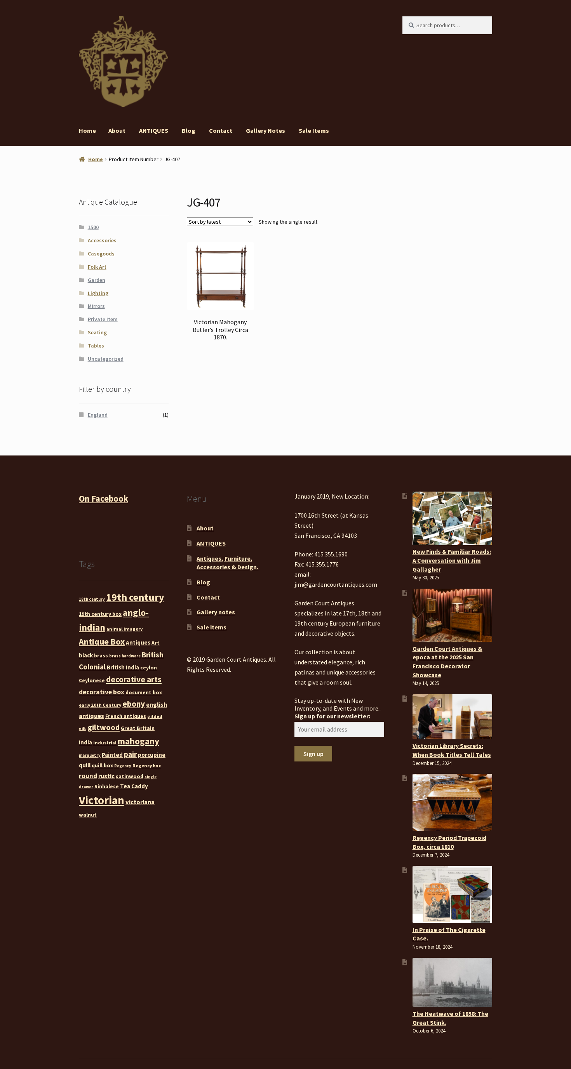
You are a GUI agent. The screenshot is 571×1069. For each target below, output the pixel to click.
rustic (106, 776)
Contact (220, 130)
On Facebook (103, 498)
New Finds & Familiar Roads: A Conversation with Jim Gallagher (452, 560)
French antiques (125, 716)
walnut (88, 814)
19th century (135, 597)
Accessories (102, 240)
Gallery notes (265, 130)
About (116, 130)
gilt (82, 728)
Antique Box (102, 641)
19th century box (100, 613)
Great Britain (138, 728)
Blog (188, 130)
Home (87, 130)
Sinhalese (106, 786)
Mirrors (96, 305)
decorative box (101, 692)
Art (155, 642)
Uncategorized (106, 358)
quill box (102, 765)
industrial (105, 743)
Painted (112, 754)
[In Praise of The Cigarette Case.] (452, 894)
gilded (154, 716)
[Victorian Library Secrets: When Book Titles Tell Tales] (452, 716)
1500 (93, 227)
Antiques (138, 642)
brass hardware (125, 656)
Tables (96, 345)
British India (123, 667)
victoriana (140, 802)
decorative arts (134, 679)
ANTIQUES (153, 130)
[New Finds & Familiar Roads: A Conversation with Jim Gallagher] (452, 518)
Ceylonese (92, 680)
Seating (97, 332)
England (98, 414)
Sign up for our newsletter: (332, 716)
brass (101, 655)
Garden (96, 279)
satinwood (129, 776)
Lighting (98, 293)
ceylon (148, 667)
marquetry (90, 755)
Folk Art (97, 266)
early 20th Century (100, 705)
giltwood (103, 727)
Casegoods (101, 253)
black (86, 655)
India (85, 742)
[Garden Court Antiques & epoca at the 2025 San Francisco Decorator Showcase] (452, 615)
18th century (92, 599)
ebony (133, 704)
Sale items (314, 130)
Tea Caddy (134, 786)
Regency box (146, 765)
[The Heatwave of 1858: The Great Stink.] (452, 982)
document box (143, 692)
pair (130, 754)
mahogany (138, 741)
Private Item (103, 319)
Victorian (101, 800)
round (88, 776)
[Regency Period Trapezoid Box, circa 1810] (452, 802)
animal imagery (124, 629)
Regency (122, 765)
